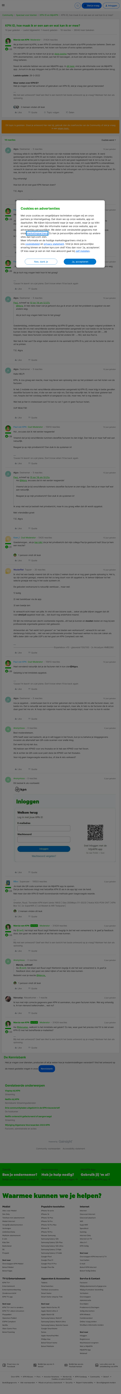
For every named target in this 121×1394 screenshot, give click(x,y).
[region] (60, 234)
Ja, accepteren (80, 261)
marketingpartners (37, 233)
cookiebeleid (32, 243)
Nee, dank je (41, 261)
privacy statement (54, 243)
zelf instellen (83, 251)
